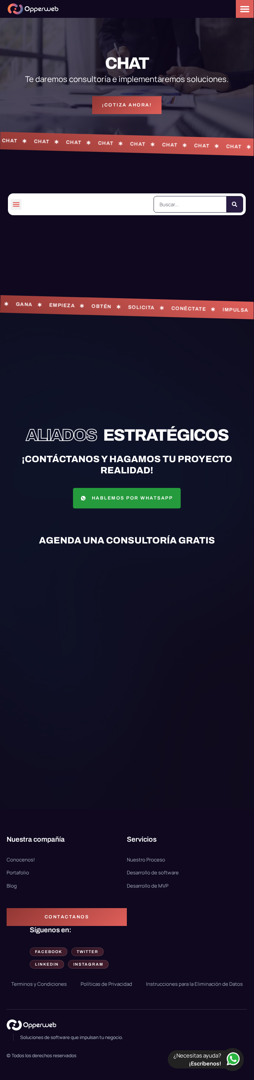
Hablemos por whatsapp (132, 498)
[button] (16, 204)
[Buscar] (234, 204)
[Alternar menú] (245, 9)
